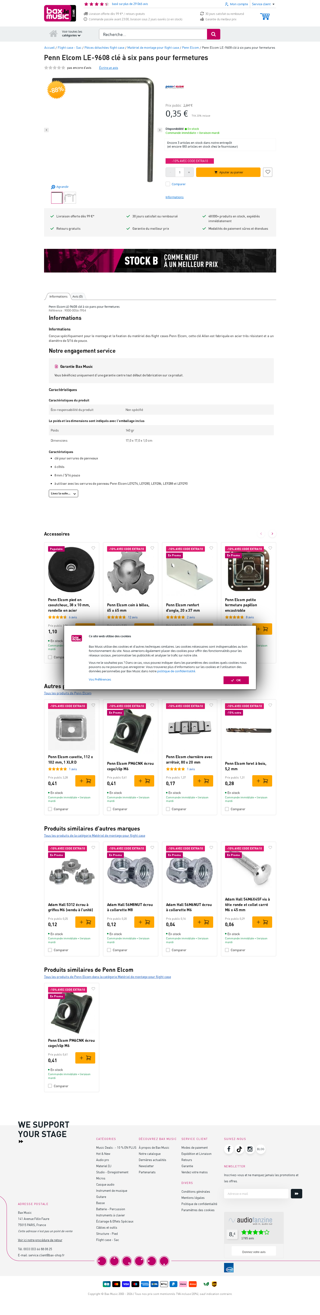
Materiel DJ (103, 1166)
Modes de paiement (194, 1147)
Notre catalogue (150, 1154)
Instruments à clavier (110, 1215)
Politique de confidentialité (199, 1204)
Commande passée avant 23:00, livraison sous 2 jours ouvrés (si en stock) (135, 19)
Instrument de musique (111, 1190)
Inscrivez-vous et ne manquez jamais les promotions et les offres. (261, 1178)
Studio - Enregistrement (112, 1172)
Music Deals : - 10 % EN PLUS (116, 1147)
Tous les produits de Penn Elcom (67, 693)
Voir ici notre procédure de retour (40, 1240)
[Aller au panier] (265, 14)
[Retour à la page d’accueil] (53, 33)
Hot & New (103, 1154)
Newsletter (146, 1166)
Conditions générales (195, 1191)
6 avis (73, 617)
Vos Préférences (100, 679)
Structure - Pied (107, 1233)
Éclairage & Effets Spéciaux (114, 1221)
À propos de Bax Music (154, 1147)
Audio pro (102, 1160)
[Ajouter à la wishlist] (267, 171)
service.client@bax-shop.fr (46, 1255)
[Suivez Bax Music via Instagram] (250, 1149)
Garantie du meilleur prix (220, 19)
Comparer (61, 809)
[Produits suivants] (272, 533)
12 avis (133, 617)
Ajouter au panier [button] (231, 172)
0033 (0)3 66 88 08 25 (37, 1249)
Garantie (187, 1166)
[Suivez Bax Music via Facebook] (229, 1149)
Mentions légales (193, 1198)
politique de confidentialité (176, 671)
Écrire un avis (108, 68)
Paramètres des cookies (198, 1210)
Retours (186, 1160)
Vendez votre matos (194, 1172)
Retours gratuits (68, 228)
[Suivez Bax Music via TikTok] (239, 1149)
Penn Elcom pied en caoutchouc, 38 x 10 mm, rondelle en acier (69, 604)
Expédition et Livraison (196, 1154)
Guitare (101, 1197)
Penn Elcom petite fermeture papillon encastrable (241, 604)
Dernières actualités (152, 1160)
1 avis (73, 769)
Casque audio (105, 1184)
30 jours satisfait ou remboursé (224, 14)
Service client (194, 1139)
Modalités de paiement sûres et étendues (238, 228)
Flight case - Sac (107, 1240)
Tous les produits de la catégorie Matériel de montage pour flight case (94, 835)
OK (238, 680)
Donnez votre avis (254, 1252)
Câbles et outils (106, 1227)
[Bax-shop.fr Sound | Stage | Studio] (60, 13)
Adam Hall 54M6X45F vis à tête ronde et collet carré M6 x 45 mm (247, 904)
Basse (100, 1203)
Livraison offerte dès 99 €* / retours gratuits (117, 14)
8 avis (250, 617)
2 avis (191, 617)
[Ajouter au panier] (262, 629)
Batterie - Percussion (110, 1209)
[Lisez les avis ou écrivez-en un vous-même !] (54, 67)
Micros (100, 1178)
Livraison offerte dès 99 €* (75, 216)
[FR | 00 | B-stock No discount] (160, 261)
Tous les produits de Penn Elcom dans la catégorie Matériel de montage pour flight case (107, 977)
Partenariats (147, 1172)
